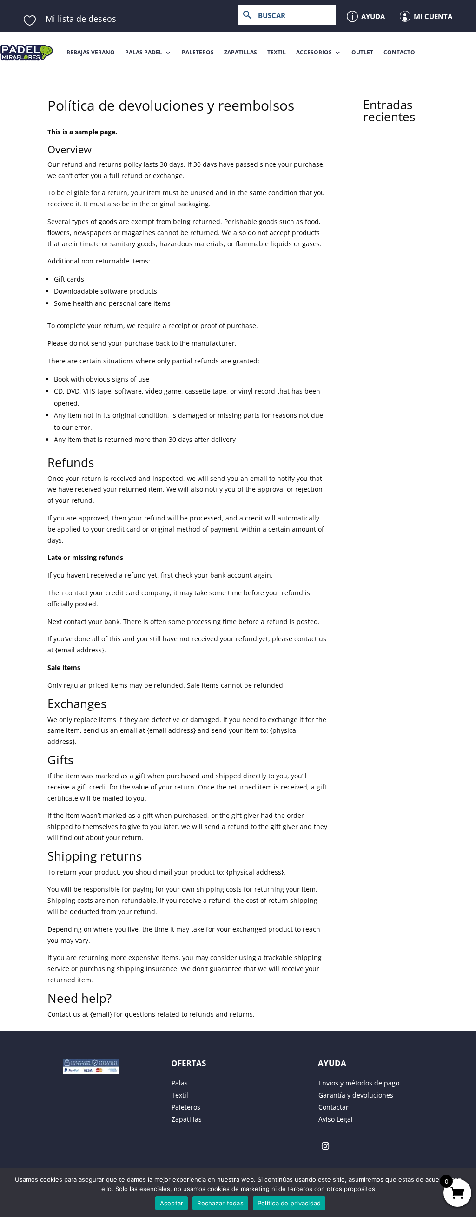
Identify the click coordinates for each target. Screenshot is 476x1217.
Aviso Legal (335, 1119)
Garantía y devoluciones (355, 1095)
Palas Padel (143, 52)
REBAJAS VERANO (90, 52)
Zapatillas (240, 52)
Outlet (362, 52)
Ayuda (373, 16)
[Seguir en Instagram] (325, 1145)
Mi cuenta (433, 16)
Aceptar (172, 1203)
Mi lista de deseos (81, 18)
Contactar (333, 1107)
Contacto (399, 52)
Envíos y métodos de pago (358, 1083)
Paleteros (198, 52)
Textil (276, 52)
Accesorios (314, 52)
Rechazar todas (220, 1203)
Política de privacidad (289, 1203)
